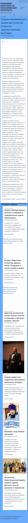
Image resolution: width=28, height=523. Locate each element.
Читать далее (9, 234)
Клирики (3, 16)
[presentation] (15, 247)
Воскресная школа (7, 208)
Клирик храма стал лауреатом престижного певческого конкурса (14, 379)
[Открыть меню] (14, 14)
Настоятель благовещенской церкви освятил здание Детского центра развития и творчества (14, 483)
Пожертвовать (23, 1)
